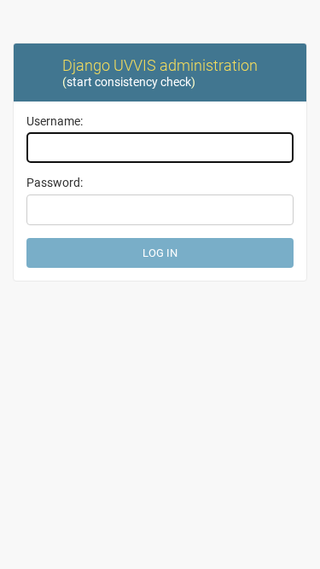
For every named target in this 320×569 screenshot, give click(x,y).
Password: (54, 182)
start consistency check (129, 82)
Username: (54, 121)
